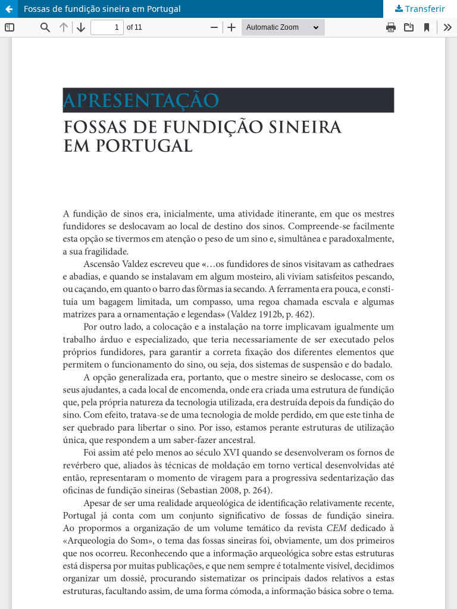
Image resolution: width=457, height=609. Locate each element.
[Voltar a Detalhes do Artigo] (9, 9)
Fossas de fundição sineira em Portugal (102, 8)
